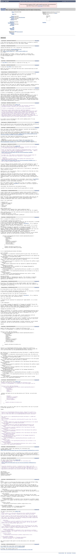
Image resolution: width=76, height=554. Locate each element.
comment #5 (17, 104)
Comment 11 (37, 217)
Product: (12, 16)
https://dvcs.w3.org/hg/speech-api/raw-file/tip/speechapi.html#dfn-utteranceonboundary (19, 134)
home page (40, 5)
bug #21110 (16, 183)
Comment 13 (36, 287)
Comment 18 (36, 479)
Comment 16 (36, 446)
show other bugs (22, 17)
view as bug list (19, 31)
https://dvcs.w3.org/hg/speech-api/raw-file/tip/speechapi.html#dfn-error (18, 160)
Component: (12, 17)
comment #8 (17, 146)
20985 (15, 31)
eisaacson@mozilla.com (16, 49)
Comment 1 (37, 45)
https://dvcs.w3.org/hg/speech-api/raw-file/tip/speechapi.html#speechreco (19, 462)
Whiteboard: (12, 28)
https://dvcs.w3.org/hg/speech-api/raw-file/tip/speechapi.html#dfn (17, 152)
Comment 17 (36, 458)
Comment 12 (36, 281)
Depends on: (12, 32)
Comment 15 (36, 379)
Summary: (3, 9)
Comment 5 (37, 87)
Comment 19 (36, 509)
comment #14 (17, 381)
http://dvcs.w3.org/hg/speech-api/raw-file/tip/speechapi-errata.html (16, 549)
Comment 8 (37, 127)
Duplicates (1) (11, 31)
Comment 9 (37, 144)
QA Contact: (12, 25)
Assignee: (12, 24)
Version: (12, 18)
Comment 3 (37, 65)
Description (37, 40)
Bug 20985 (5, 62)
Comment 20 (36, 544)
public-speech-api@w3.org (8, 51)
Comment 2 (37, 60)
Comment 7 (37, 122)
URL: (13, 27)
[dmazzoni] (48, 16)
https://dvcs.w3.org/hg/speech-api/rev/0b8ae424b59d (12, 546)
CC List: (44, 14)
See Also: (44, 22)
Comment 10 (36, 190)
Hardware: (12, 19)
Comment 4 (37, 72)
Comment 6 (37, 102)
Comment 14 (36, 326)
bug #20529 (35, 179)
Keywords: (12, 29)
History (56, 13)
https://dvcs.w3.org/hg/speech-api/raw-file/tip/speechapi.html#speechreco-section (20, 450)
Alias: (13, 14)
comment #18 (17, 511)
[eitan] (48, 17)
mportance (12, 21)
